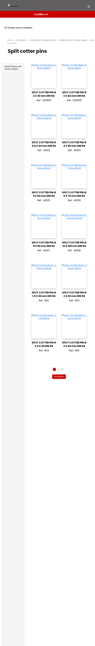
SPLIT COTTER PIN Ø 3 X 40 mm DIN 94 (74, 94)
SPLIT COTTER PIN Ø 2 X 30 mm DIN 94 (44, 94)
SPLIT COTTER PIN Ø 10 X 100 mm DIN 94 (74, 244)
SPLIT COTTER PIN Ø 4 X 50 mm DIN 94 (74, 144)
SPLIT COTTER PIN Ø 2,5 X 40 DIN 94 (44, 344)
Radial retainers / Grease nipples (12, 67)
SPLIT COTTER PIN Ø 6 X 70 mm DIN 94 (74, 194)
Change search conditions (19, 28)
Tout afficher (59, 377)
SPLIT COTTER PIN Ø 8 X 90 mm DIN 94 (44, 244)
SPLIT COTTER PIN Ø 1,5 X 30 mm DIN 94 (44, 294)
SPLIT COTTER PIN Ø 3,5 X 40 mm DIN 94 (44, 144)
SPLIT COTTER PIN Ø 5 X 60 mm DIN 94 (44, 194)
